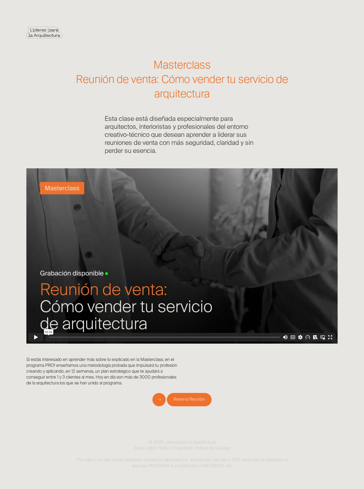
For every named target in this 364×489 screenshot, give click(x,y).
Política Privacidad (175, 448)
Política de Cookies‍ (212, 448)
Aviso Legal (144, 448)
